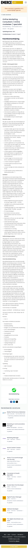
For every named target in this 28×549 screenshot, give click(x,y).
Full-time (20, 427)
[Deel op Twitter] (17, 402)
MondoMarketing (7, 26)
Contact (13, 534)
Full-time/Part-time (16, 26)
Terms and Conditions (20, 537)
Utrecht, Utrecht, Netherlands (14, 465)
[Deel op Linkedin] (14, 402)
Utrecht (4, 28)
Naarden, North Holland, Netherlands (15, 429)
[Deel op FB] (11, 402)
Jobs (8, 534)
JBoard (17, 541)
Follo (8, 439)
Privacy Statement (7, 537)
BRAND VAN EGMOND (12, 427)
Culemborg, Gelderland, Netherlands (16, 415)
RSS (5, 534)
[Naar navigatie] (25, 2)
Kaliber (8, 477)
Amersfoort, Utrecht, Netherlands (15, 500)
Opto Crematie (10, 414)
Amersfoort (19, 510)
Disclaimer (20, 534)
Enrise (8, 498)
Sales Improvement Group (13, 461)
